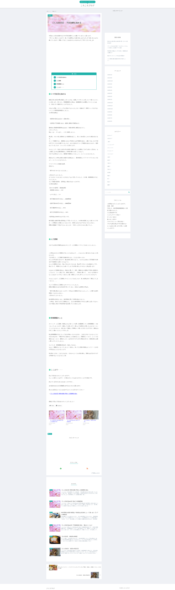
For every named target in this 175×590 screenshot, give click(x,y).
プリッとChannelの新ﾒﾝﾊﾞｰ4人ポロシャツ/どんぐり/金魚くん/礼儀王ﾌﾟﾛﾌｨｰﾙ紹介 (117, 47)
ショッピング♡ (110, 144)
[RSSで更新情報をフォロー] (87, 468)
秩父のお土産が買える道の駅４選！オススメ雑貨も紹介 (117, 42)
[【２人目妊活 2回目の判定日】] (91, 414)
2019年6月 (109, 121)
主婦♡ (108, 157)
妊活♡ (50, 433)
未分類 (108, 172)
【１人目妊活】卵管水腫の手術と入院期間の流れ (63, 393)
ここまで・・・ (60, 87)
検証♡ (108, 175)
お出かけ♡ (109, 138)
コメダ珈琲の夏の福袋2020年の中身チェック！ (116, 59)
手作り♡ (109, 169)
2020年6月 (109, 84)
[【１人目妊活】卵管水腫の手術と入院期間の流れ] (57, 414)
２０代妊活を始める (61, 77)
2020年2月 (109, 96)
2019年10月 (110, 108)
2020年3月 (109, 93)
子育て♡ (109, 163)
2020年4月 (109, 90)
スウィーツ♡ (110, 147)
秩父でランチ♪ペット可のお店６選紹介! (115, 55)
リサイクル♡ (110, 153)
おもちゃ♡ (109, 135)
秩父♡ (108, 181)
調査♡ (108, 184)
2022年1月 (109, 74)
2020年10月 (110, 80)
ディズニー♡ (110, 150)
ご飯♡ (108, 141)
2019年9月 (109, 111)
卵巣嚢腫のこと (60, 84)
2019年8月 (109, 115)
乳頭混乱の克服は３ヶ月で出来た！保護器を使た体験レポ (117, 51)
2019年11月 (110, 105)
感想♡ (108, 166)
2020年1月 (109, 99)
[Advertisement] (74, 61)
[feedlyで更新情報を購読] (61, 468)
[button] (129, 192)
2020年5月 (109, 87)
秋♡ (108, 178)
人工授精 (59, 80)
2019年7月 (109, 118)
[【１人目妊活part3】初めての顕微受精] (74, 414)
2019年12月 (110, 102)
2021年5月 (109, 77)
